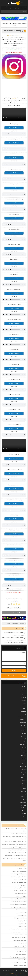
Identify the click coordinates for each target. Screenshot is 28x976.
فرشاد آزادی (24, 758)
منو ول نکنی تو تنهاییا (21, 896)
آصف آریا (24, 816)
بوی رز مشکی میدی (22, 915)
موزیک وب (24, 23)
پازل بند (24, 794)
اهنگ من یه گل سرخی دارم (20, 934)
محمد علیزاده (23, 697)
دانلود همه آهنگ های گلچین (14, 613)
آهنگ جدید (22, 623)
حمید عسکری (23, 711)
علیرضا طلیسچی (23, 692)
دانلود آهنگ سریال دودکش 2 (20, 879)
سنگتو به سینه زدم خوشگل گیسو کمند (18, 904)
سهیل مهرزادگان (23, 744)
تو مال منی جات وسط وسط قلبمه (19, 937)
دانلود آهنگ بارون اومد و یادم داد (19, 882)
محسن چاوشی (23, 766)
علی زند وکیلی (23, 755)
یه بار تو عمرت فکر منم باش (20, 948)
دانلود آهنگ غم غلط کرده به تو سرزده (18, 899)
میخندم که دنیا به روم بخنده (20, 918)
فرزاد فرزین (24, 780)
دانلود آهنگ (23, 8)
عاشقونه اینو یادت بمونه (21, 910)
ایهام (25, 714)
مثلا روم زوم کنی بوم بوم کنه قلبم (19, 962)
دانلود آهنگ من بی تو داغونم (20, 890)
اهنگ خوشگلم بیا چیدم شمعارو (19, 965)
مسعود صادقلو (23, 722)
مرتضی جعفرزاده (23, 719)
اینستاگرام (9, 35)
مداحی (11, 8)
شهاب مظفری (23, 736)
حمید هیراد (24, 783)
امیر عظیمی (23, 810)
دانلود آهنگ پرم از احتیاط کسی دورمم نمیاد (17, 847)
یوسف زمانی (23, 772)
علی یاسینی (23, 730)
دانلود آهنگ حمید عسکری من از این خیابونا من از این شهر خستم (15, 633)
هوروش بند (24, 733)
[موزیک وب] (14, 3)
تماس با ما (9, 973)
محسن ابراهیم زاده (22, 716)
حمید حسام (24, 813)
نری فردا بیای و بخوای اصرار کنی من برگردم (17, 957)
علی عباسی (24, 799)
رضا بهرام (24, 705)
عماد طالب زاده (23, 807)
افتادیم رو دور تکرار (22, 960)
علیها (25, 819)
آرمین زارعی (24, 700)
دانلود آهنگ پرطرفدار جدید (20, 893)
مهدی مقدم (23, 805)
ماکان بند (24, 738)
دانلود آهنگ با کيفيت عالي (14, 127)
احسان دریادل (23, 791)
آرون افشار (24, 694)
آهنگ (17, 35)
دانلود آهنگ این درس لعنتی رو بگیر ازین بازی (17, 850)
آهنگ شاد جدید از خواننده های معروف (18, 932)
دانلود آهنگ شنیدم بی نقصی (20, 887)
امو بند (25, 752)
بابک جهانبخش (23, 750)
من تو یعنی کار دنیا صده (21, 885)
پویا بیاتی (24, 747)
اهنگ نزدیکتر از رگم (22, 921)
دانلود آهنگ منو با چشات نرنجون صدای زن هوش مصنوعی (14, 642)
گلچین (20, 23)
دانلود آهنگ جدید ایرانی (21, 912)
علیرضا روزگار (23, 769)
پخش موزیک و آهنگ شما (16, 973)
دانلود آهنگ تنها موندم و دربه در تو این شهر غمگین (15, 855)
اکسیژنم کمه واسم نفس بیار (20, 946)
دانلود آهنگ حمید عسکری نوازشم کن (18, 635)
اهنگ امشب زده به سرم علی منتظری (18, 907)
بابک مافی (24, 788)
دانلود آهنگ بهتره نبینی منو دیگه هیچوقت (17, 852)
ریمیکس (17, 8)
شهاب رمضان (23, 777)
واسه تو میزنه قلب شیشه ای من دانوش (18, 929)
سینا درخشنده (23, 741)
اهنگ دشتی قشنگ (22, 926)
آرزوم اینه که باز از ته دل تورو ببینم (19, 901)
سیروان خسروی (23, 785)
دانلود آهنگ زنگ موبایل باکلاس (19, 940)
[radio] (19, 604)
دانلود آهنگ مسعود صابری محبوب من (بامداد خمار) (16, 640)
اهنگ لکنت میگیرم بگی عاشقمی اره (18, 876)
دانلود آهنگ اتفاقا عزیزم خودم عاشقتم (18, 874)
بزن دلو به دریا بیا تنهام (21, 954)
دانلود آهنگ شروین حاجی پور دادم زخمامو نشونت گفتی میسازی (14, 859)
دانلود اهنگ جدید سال (21, 951)
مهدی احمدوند (23, 774)
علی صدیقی (23, 763)
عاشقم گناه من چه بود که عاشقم (19, 871)
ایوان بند (24, 703)
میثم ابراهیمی (23, 761)
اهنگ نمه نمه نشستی (21, 868)
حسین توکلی (23, 725)
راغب (25, 727)
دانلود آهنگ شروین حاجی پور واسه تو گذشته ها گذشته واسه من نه (14, 638)
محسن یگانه (23, 689)
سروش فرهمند (23, 802)
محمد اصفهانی (23, 796)
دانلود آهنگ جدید (22, 923)
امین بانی (24, 686)
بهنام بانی (24, 708)
